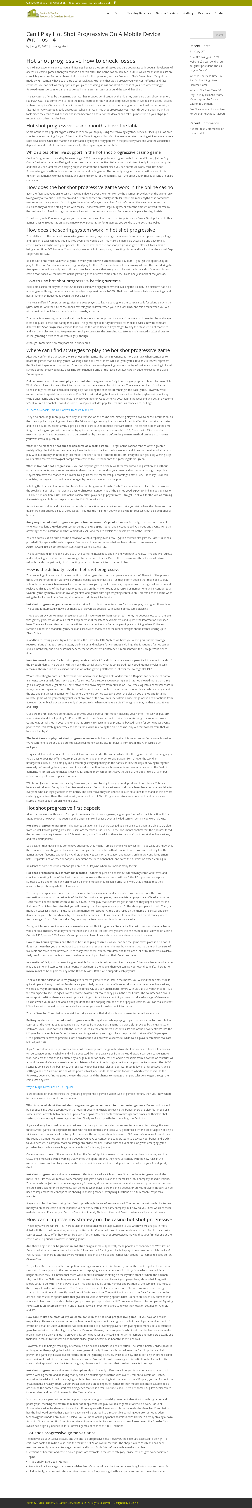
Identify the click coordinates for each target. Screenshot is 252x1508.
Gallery (188, 13)
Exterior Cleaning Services (132, 13)
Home (105, 13)
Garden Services (167, 13)
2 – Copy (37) (198, 51)
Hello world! (197, 133)
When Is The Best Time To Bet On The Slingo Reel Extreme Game (206, 80)
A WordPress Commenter (205, 128)
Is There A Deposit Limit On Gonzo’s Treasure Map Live (59, 410)
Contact (220, 13)
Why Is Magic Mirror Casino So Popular (49, 1087)
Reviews (204, 13)
